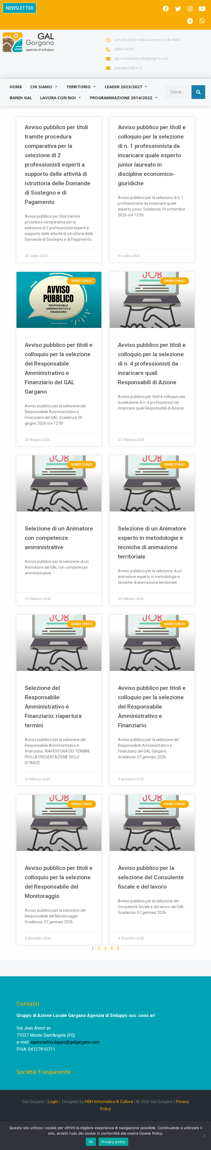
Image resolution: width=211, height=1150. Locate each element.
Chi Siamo (41, 86)
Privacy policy (113, 1142)
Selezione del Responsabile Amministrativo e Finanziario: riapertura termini (53, 707)
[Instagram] (190, 9)
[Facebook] (166, 9)
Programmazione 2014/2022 (121, 97)
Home (16, 86)
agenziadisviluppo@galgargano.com (65, 1042)
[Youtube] (202, 9)
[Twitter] (178, 9)
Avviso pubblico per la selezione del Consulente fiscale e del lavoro (151, 877)
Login (53, 1101)
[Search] (198, 92)
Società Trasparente (43, 1072)
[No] (204, 1135)
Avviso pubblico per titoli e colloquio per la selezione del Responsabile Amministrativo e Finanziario (152, 707)
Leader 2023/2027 (123, 86)
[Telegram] (190, 21)
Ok (90, 1142)
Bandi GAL (21, 97)
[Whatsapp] (202, 21)
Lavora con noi (58, 97)
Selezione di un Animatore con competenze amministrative (59, 538)
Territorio (78, 86)
